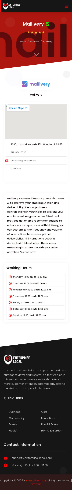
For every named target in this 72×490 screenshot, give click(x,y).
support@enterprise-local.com (32, 458)
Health (13, 430)
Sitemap (36, 484)
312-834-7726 (18, 152)
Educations (48, 418)
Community (16, 418)
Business (34, 41)
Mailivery (16, 168)
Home (23, 41)
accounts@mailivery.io (24, 160)
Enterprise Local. (36, 480)
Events (13, 424)
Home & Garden (51, 430)
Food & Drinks (49, 424)
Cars (44, 412)
